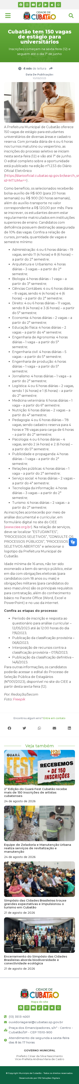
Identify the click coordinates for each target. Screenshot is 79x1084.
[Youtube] (33, 4)
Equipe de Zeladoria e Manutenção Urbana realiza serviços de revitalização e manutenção (37, 848)
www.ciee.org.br (18, 527)
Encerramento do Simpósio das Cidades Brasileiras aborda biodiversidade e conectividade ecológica (35, 959)
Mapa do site (39, 1001)
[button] (9, 728)
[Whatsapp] (58, 4)
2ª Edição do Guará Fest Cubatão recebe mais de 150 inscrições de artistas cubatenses (35, 792)
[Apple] (52, 4)
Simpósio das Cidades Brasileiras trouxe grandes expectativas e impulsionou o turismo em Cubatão (35, 904)
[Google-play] (45, 4)
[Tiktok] (39, 4)
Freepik (19, 699)
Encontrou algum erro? (39, 718)
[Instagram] (27, 4)
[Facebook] (20, 4)
